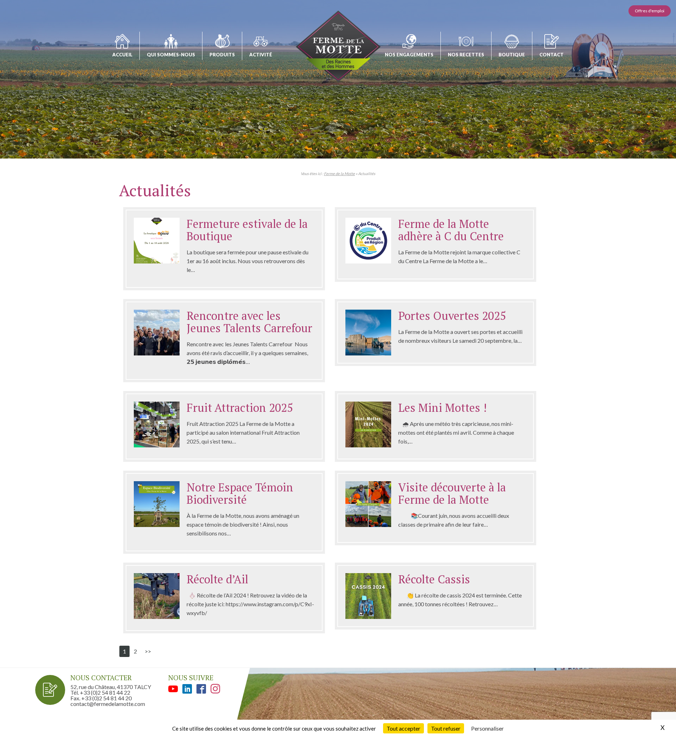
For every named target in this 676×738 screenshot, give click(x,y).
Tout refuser (446, 728)
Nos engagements (409, 54)
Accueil (122, 54)
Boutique (512, 54)
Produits (222, 54)
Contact (551, 54)
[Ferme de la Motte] (338, 46)
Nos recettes (466, 54)
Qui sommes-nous (171, 54)
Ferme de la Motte (339, 173)
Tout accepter (403, 728)
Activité (260, 54)
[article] (224, 248)
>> (148, 651)
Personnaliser (487, 728)
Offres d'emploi (649, 10)
